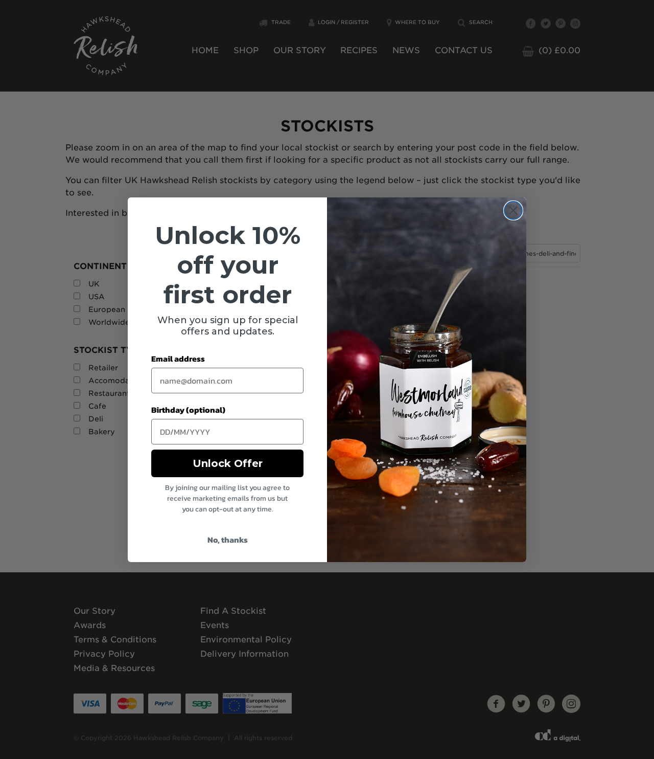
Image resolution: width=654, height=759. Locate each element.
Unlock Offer (228, 463)
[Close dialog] (513, 210)
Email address (178, 358)
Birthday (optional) (188, 410)
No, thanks (227, 539)
